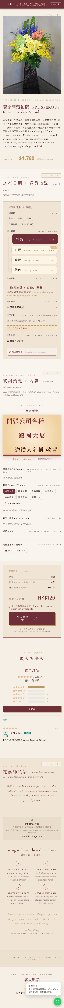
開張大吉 (36, 497)
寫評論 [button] (32, 708)
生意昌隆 (49, 491)
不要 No (21, 550)
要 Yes (8, 550)
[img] (10, 728)
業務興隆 (36, 491)
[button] (35, 239)
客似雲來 (9, 497)
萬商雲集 (22, 497)
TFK (8, 4)
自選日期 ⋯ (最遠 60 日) (21, 224)
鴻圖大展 (9, 491)
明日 (20, 218)
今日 (11, 218)
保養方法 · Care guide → (32, 836)
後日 (29, 218)
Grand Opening (13, 503)
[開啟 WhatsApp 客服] (57, 1001)
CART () (55, 4)
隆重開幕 (22, 491)
